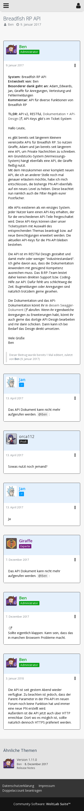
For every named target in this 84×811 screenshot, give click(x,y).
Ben (11, 24)
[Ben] (8, 763)
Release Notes (26, 768)
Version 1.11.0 (27, 759)
